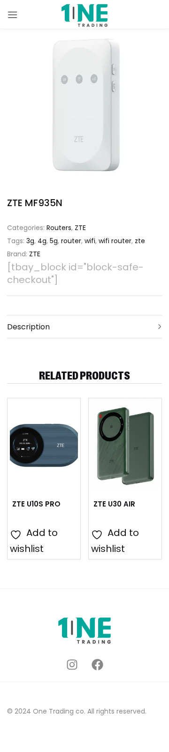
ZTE (80, 227)
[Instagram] (72, 664)
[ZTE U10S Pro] (44, 446)
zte (140, 241)
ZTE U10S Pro (36, 504)
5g (54, 241)
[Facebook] (97, 664)
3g (30, 241)
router (71, 241)
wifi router (115, 241)
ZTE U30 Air (114, 504)
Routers (58, 227)
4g (42, 241)
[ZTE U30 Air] (125, 446)
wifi (89, 241)
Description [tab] (28, 326)
